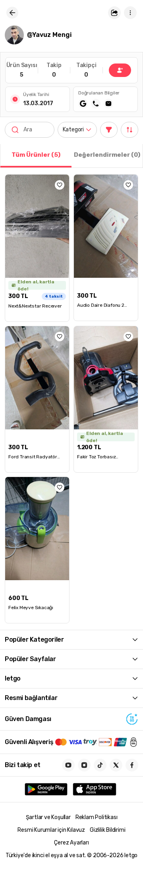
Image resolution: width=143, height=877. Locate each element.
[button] (114, 12)
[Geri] (12, 13)
